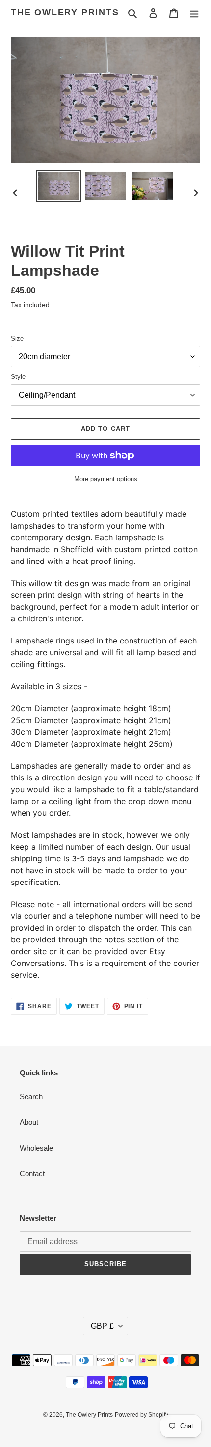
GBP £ (102, 1326)
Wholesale (36, 1148)
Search (31, 1096)
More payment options (105, 478)
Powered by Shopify (141, 1414)
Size (17, 338)
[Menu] (194, 13)
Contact (32, 1173)
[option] (58, 186)
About (29, 1122)
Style (18, 376)
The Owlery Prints (65, 12)
